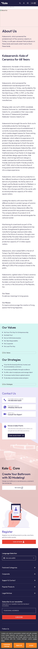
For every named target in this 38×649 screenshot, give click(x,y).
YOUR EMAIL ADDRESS (11, 610)
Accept (31, 645)
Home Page (4, 7)
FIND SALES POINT (15, 435)
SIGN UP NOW (17, 542)
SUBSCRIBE (19, 617)
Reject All (19, 645)
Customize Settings (7, 645)
